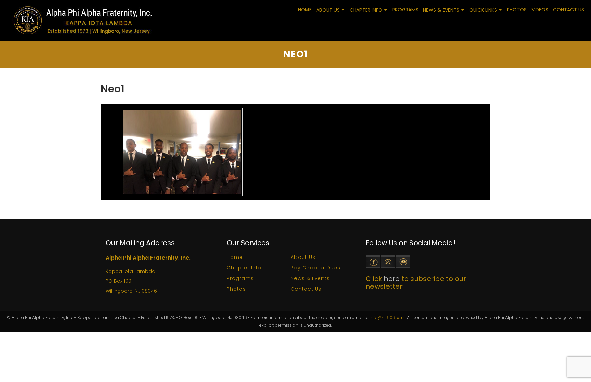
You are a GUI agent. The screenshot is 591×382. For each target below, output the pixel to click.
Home (305, 9)
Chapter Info (366, 9)
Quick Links (483, 9)
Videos (539, 9)
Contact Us (568, 9)
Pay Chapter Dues (315, 267)
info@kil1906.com (387, 317)
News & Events (441, 9)
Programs (405, 9)
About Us (328, 9)
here (392, 279)
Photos (517, 9)
